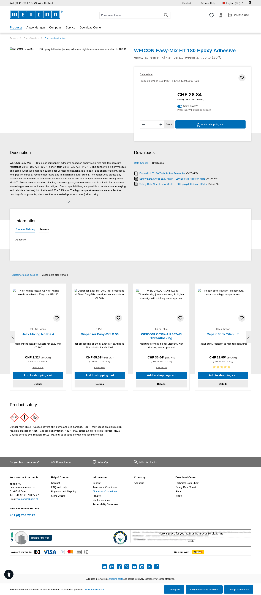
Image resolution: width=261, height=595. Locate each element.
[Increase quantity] (161, 124)
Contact (186, 3)
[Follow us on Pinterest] (143, 566)
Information (100, 477)
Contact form (63, 462)
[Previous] (12, 337)
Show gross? (190, 105)
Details (38, 383)
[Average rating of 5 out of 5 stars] (223, 368)
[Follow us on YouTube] (135, 566)
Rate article (146, 74)
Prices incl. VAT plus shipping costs (194, 110)
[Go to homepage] (36, 14)
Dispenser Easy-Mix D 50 (100, 334)
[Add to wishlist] (242, 77)
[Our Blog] (105, 566)
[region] (68, 85)
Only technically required (204, 589)
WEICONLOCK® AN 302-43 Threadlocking (161, 336)
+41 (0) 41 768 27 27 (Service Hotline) (31, 3)
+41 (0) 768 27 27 (22, 515)
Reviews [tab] (44, 229)
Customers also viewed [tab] (55, 274)
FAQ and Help (207, 3)
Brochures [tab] (158, 162)
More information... (95, 589)
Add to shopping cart (212, 124)
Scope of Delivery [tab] (25, 229)
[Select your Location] (250, 3)
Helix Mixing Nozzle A (38, 334)
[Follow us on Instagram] (113, 566)
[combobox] (130, 15)
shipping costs (116, 579)
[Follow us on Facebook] (120, 566)
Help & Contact (60, 477)
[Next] (248, 337)
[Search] (166, 15)
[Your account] (220, 15)
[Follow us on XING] (156, 566)
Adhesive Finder (148, 462)
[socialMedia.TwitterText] (128, 566)
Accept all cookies (239, 589)
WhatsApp (103, 462)
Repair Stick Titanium (223, 334)
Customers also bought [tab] (25, 274)
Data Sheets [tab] (141, 162)
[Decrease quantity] (143, 124)
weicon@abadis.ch (28, 498)
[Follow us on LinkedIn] (150, 566)
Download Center (185, 477)
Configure (174, 589)
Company (140, 477)
